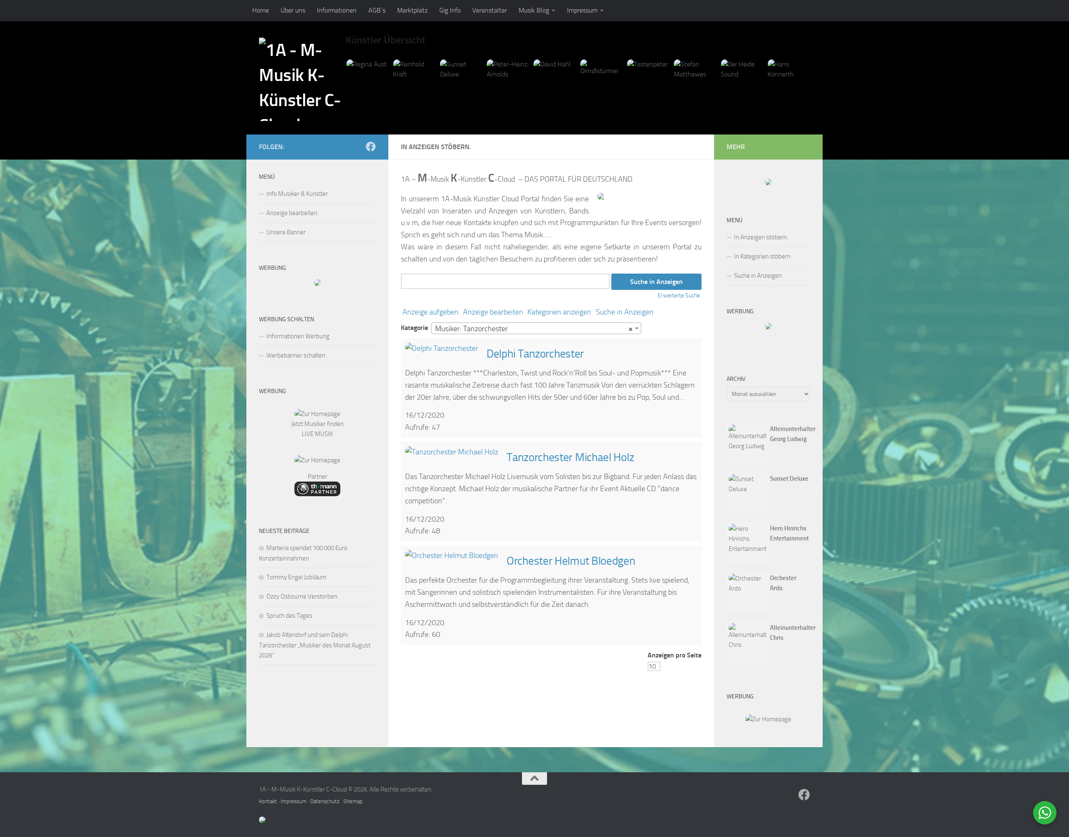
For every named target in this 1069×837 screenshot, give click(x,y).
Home (260, 10)
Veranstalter (489, 10)
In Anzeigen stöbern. (761, 237)
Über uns (293, 10)
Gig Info (450, 10)
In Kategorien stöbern (762, 256)
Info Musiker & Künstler (297, 194)
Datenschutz (324, 801)
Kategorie (414, 328)
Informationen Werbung (297, 336)
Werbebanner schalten (295, 355)
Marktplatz (412, 10)
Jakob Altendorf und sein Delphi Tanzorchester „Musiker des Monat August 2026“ (314, 645)
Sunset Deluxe (789, 478)
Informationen (337, 10)
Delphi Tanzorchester (535, 353)
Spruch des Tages (289, 615)
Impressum (582, 10)
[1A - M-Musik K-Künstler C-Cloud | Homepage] (302, 79)
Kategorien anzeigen (559, 312)
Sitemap (352, 801)
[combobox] (536, 328)
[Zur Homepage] (317, 414)
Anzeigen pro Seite (675, 655)
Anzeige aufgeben (431, 312)
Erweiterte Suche (679, 295)
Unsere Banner (286, 232)
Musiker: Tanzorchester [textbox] (534, 328)
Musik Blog (534, 10)
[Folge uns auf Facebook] (371, 147)
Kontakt (268, 801)
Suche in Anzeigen (625, 312)
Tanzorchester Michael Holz (570, 457)
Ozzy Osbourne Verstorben (301, 596)
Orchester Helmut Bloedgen (571, 561)
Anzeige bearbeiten (493, 312)
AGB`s (376, 10)
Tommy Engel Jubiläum (296, 577)
